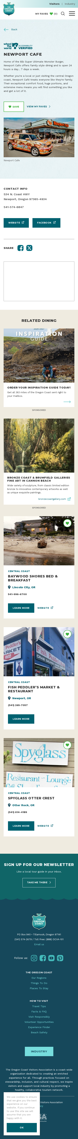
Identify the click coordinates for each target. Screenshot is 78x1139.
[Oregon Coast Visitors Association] (9, 9)
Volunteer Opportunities (39, 1021)
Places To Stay (39, 988)
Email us (39, 944)
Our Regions (39, 977)
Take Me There (37, 882)
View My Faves (37, 106)
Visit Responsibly (39, 1016)
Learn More (21, 608)
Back (13, 29)
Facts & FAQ (39, 1011)
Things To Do (39, 983)
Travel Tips (39, 1006)
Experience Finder (39, 1027)
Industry (70, 3)
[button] (20, 248)
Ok (22, 1127)
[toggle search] (63, 13)
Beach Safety (39, 1032)
